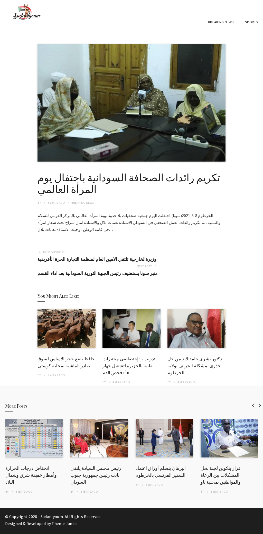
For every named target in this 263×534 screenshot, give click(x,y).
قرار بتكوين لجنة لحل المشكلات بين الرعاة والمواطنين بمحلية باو (221, 475)
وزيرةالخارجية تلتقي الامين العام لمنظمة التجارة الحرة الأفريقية (96, 259)
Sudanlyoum (52, 516)
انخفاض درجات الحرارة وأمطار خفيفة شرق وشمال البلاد (31, 475)
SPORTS (251, 22)
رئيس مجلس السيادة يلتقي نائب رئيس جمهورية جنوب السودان (95, 475)
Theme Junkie (65, 523)
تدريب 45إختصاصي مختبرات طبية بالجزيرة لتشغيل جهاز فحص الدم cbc (128, 365)
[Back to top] (258, 529)
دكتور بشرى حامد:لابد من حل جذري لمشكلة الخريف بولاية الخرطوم (194, 365)
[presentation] (253, 405)
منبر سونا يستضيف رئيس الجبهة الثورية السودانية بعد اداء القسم (97, 273)
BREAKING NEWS (221, 22)
